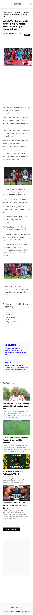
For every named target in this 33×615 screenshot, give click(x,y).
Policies (4, 611)
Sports (5, 12)
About (18, 611)
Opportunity (26, 611)
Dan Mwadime (11, 33)
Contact (12, 611)
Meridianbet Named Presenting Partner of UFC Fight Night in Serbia (15, 505)
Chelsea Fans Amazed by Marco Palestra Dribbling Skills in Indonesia (15, 440)
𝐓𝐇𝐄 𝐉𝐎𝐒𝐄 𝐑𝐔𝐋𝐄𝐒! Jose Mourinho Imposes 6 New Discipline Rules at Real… (16, 406)
